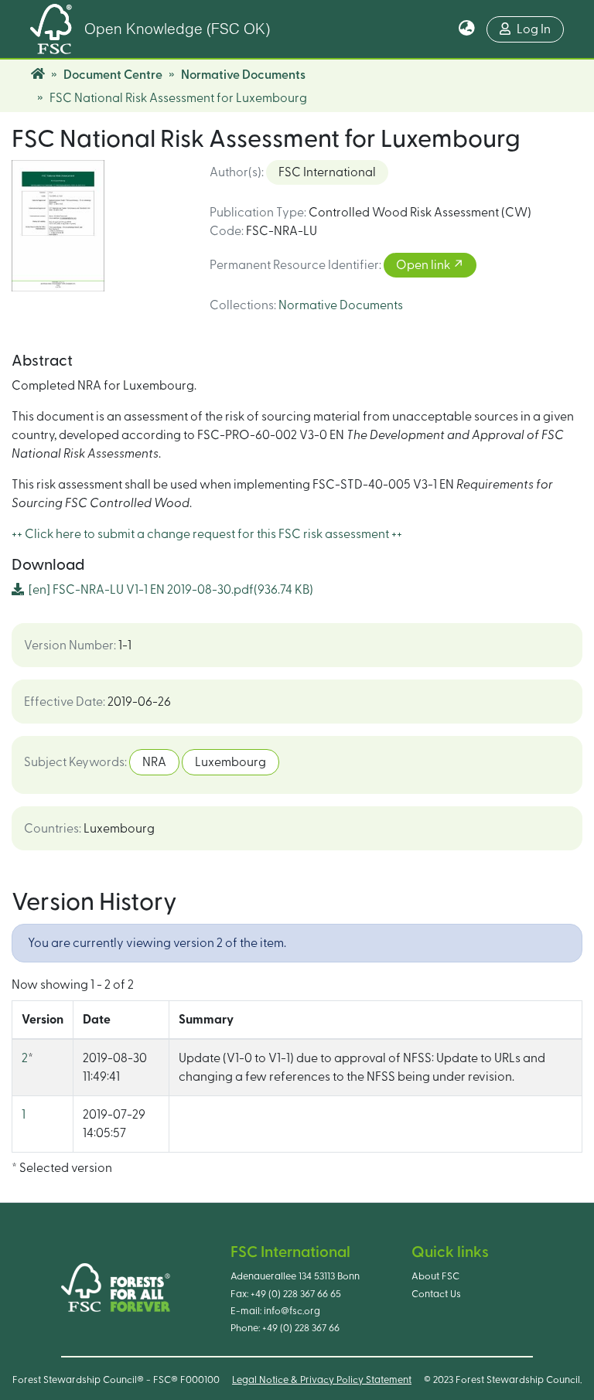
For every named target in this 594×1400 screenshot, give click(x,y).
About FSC (435, 1276)
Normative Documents (243, 75)
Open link (424, 265)
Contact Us (436, 1294)
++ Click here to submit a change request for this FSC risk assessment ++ (207, 534)
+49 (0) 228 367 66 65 (296, 1294)
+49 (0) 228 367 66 (301, 1328)
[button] (466, 29)
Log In (534, 29)
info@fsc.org (292, 1311)
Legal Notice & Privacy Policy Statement (321, 1380)
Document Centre (112, 75)
